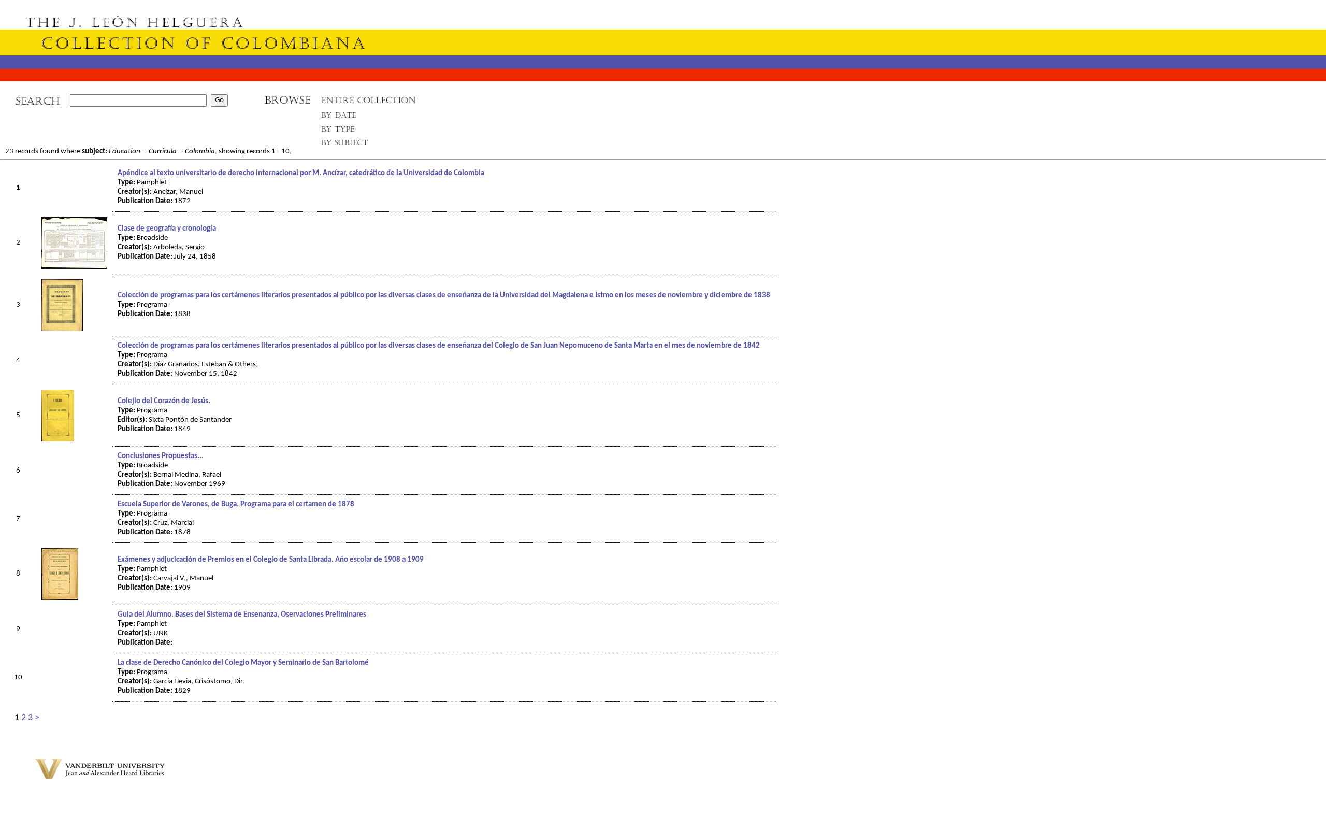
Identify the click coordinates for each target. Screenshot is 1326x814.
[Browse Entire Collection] (368, 103)
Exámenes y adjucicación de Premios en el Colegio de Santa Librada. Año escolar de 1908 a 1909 (271, 560)
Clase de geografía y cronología (167, 229)
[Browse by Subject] (345, 145)
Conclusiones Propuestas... (161, 456)
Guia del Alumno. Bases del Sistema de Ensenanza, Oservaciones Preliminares (242, 615)
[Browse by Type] (338, 131)
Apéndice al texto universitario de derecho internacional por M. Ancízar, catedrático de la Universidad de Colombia (301, 173)
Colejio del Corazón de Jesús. (164, 401)
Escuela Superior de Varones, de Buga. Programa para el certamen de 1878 (236, 504)
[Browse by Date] (341, 117)
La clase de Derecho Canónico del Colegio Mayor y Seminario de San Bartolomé (243, 663)
